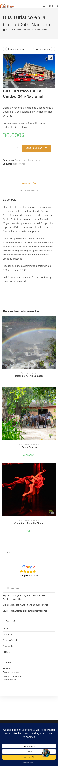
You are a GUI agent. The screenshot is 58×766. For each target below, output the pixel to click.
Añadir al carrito (37, 148)
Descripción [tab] (29, 183)
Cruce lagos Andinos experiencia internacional (25, 610)
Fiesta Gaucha (29, 447)
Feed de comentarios (13, 675)
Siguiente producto (41, 49)
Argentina (7, 628)
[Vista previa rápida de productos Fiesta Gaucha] (54, 393)
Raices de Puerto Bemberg (29, 375)
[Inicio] (4, 29)
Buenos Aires (21, 160)
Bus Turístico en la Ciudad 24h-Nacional (30, 29)
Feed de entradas (11, 672)
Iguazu (34, 373)
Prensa (6, 651)
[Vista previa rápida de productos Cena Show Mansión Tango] (54, 469)
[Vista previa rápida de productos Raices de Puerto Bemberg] (54, 321)
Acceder (6, 668)
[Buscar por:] (55, 5)
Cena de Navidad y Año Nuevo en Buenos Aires (25, 604)
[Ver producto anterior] (5, 49)
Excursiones (34, 160)
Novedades (8, 645)
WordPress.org (10, 679)
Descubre (7, 634)
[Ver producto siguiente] (53, 49)
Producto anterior (16, 49)
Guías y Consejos (11, 640)
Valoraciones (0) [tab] (29, 190)
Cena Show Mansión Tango (29, 523)
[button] (50, 57)
